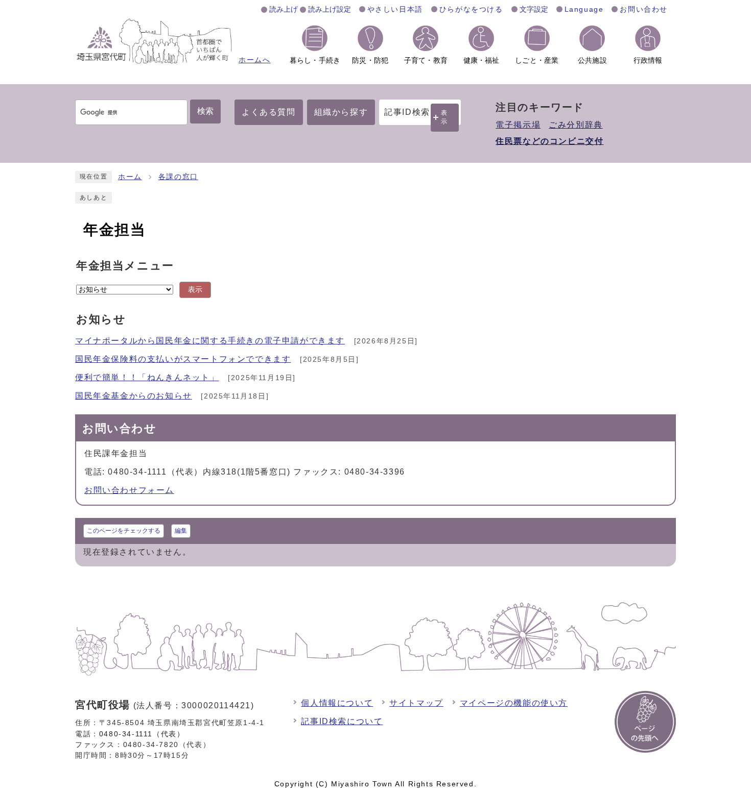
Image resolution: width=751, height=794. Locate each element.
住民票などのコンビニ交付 (549, 141)
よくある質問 (269, 112)
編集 (181, 530)
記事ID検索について (342, 721)
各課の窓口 (178, 177)
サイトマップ (416, 703)
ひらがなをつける (471, 9)
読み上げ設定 (329, 9)
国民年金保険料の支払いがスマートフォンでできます (183, 359)
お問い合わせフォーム (129, 490)
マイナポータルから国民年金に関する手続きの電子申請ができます (210, 340)
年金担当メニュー (125, 265)
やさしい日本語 (395, 9)
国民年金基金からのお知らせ (133, 395)
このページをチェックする (123, 530)
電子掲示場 (518, 124)
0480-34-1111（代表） (142, 734)
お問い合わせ (644, 9)
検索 (205, 111)
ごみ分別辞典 (576, 124)
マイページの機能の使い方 (514, 703)
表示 (444, 117)
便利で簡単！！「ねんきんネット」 (147, 377)
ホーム (130, 177)
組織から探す (341, 112)
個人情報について (337, 703)
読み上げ (283, 9)
